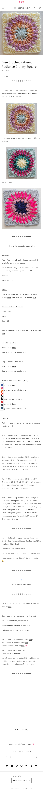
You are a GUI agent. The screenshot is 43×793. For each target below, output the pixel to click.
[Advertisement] (21, 700)
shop (9, 541)
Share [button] (6, 76)
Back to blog (22, 729)
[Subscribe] (36, 757)
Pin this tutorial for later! (21, 585)
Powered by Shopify (27, 788)
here (14, 366)
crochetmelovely (18, 788)
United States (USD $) (20, 780)
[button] (2, 7)
